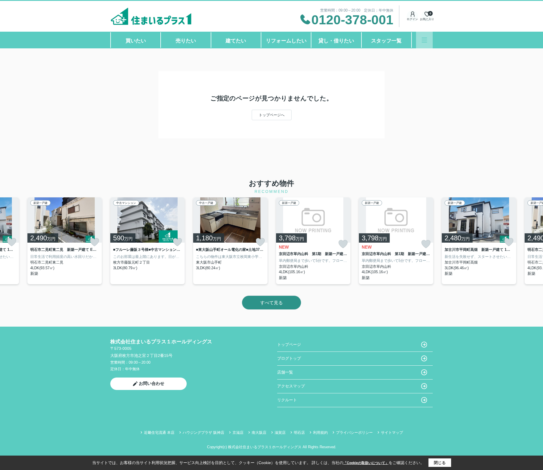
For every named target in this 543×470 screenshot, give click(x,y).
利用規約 (320, 432)
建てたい (236, 41)
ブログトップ (289, 358)
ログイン (412, 19)
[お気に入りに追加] (11, 242)
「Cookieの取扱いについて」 (366, 463)
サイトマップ (392, 432)
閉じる (440, 462)
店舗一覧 (285, 372)
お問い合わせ (151, 383)
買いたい (136, 41)
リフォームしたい (286, 41)
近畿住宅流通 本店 (159, 432)
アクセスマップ (291, 386)
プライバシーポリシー (354, 432)
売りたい (186, 41)
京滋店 (238, 432)
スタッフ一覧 (386, 41)
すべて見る (271, 302)
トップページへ (272, 115)
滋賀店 (280, 432)
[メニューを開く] (424, 40)
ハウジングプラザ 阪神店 (203, 432)
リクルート (287, 400)
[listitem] (147, 240)
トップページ (289, 344)
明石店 (299, 432)
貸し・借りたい (336, 41)
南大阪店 (259, 432)
